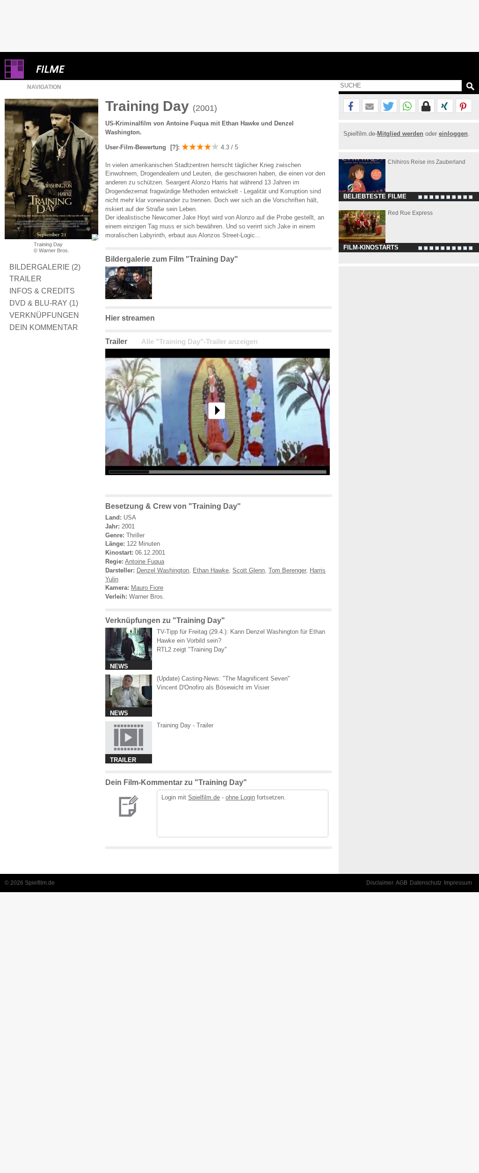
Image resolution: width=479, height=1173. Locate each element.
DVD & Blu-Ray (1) (43, 303)
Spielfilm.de (204, 797)
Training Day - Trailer (185, 725)
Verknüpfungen (44, 315)
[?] (173, 147)
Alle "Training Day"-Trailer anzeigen (199, 341)
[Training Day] (217, 482)
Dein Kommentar (43, 327)
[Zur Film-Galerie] (131, 297)
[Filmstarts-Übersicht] (84, 69)
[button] (351, 106)
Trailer (25, 278)
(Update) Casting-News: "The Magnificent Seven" (223, 678)
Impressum (458, 883)
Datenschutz (426, 883)
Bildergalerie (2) (44, 267)
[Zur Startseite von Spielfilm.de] (14, 76)
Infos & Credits (42, 290)
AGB (401, 883)
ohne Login (240, 797)
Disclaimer (379, 883)
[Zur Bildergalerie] (95, 237)
